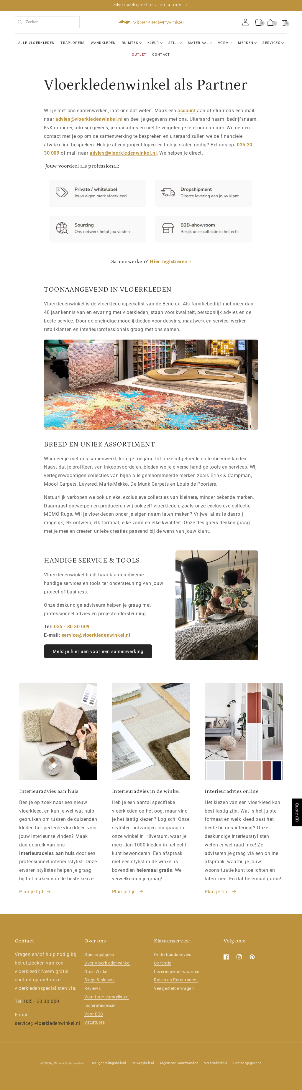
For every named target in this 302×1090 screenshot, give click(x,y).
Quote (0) (297, 812)
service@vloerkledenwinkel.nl (96, 635)
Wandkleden (103, 43)
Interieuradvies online (231, 791)
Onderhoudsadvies (172, 954)
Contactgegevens (247, 1063)
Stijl (173, 43)
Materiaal (198, 43)
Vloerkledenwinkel (69, 1063)
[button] (284, 22)
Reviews (92, 988)
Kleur (153, 43)
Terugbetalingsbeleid (108, 1063)
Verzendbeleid (215, 1063)
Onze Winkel (96, 971)
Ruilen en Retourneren (176, 979)
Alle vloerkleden (36, 43)
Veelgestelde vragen (174, 988)
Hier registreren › (170, 261)
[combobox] (47, 22)
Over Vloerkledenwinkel (107, 963)
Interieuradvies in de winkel (146, 791)
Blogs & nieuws (99, 979)
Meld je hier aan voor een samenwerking (98, 651)
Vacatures (94, 1022)
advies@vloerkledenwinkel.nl (88, 119)
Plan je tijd (31, 891)
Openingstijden (99, 954)
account (187, 110)
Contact (161, 55)
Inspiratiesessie (100, 1005)
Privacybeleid (143, 1063)
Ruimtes (130, 43)
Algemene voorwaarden (179, 1063)
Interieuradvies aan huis (48, 791)
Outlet (139, 55)
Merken (245, 43)
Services (271, 43)
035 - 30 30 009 (72, 626)
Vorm (223, 43)
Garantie (162, 963)
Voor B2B (93, 1014)
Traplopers (72, 43)
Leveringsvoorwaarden (177, 971)
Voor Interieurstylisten (106, 997)
